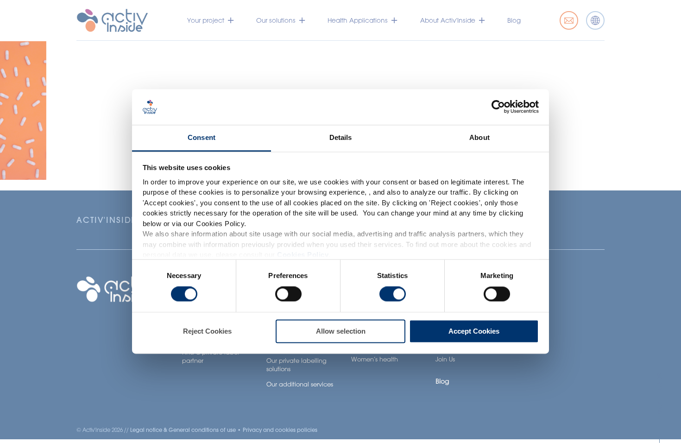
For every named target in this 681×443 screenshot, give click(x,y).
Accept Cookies (473, 331)
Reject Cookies (207, 331)
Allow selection (341, 331)
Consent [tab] (201, 137)
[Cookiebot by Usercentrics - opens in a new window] (498, 107)
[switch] (288, 294)
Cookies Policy (302, 255)
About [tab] (479, 137)
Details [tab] (340, 137)
